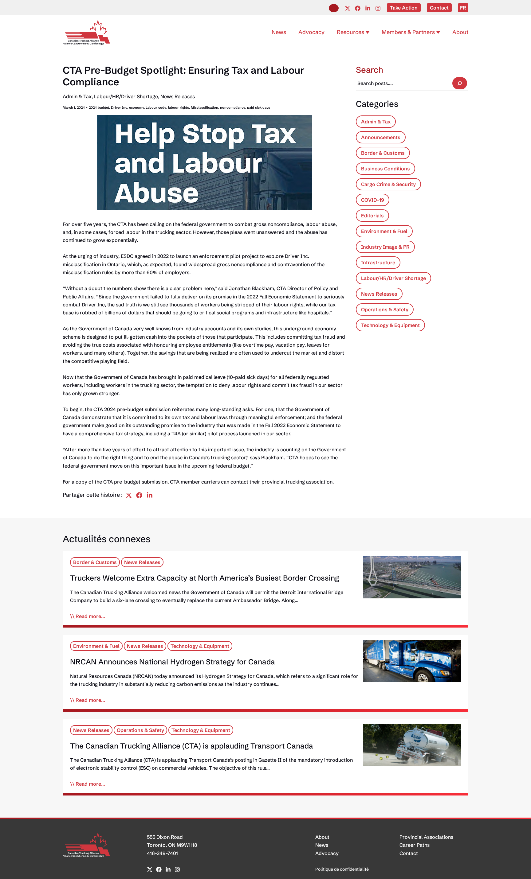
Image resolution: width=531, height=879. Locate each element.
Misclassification (204, 107)
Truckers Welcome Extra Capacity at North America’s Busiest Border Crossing (204, 578)
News (321, 845)
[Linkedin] (368, 8)
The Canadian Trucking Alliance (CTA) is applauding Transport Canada (191, 745)
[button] (334, 8)
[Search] (459, 83)
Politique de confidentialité (342, 869)
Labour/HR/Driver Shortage (126, 96)
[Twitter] (347, 8)
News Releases (177, 96)
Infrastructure (378, 262)
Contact (408, 853)
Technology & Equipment (390, 325)
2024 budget (99, 107)
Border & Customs (383, 153)
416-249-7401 (162, 853)
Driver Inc (119, 107)
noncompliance (232, 107)
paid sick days (258, 107)
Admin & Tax (77, 96)
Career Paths (414, 845)
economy (136, 107)
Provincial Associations (426, 837)
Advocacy (327, 853)
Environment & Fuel (384, 231)
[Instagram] (378, 8)
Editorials (372, 215)
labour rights (178, 107)
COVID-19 (372, 200)
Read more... (90, 616)
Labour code (156, 107)
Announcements (380, 137)
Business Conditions (385, 168)
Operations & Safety (384, 309)
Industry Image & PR (385, 247)
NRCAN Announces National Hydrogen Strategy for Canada (172, 661)
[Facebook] (357, 8)
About (322, 837)
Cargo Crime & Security (388, 184)
